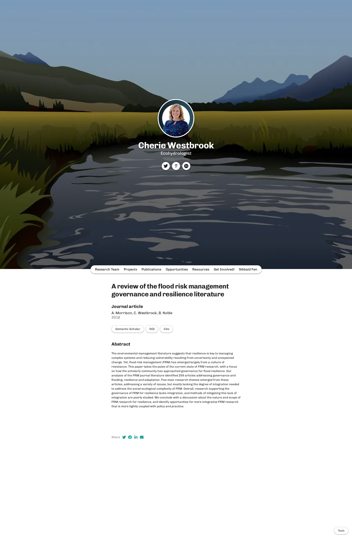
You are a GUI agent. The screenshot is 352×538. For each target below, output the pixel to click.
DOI (152, 329)
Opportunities (177, 269)
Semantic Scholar (127, 329)
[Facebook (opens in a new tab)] (130, 437)
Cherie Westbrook (176, 145)
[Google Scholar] (176, 166)
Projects (130, 269)
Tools (341, 530)
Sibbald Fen (248, 269)
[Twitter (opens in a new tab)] (124, 437)
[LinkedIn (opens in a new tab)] (136, 437)
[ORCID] (186, 166)
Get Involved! (224, 269)
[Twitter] (166, 166)
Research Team (107, 269)
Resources (200, 269)
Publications (151, 269)
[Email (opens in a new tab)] (142, 437)
